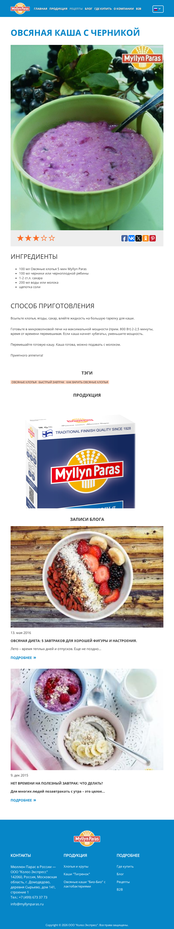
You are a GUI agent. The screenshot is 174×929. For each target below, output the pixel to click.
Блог (88, 9)
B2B (138, 9)
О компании (124, 9)
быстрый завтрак (51, 382)
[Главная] (20, 8)
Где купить (103, 9)
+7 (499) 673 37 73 (33, 897)
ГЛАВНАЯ (40, 9)
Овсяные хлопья (24, 382)
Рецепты (76, 9)
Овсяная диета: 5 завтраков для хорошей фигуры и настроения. (74, 640)
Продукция (58, 9)
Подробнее (21, 657)
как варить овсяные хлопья (87, 382)
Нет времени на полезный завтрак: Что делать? (57, 783)
